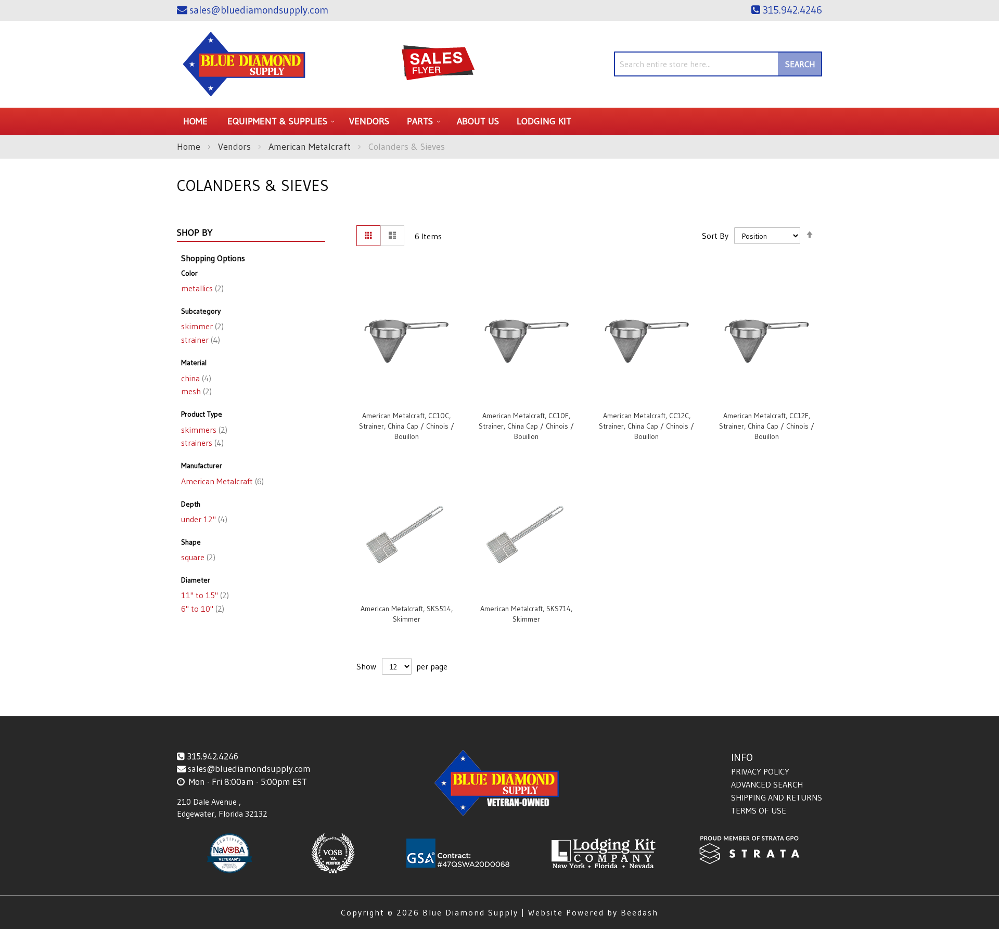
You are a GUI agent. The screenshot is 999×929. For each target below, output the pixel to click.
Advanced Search (767, 784)
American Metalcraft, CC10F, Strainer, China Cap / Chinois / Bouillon (526, 426)
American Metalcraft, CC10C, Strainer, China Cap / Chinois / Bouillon (406, 426)
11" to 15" (204, 595)
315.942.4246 (212, 756)
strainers (201, 442)
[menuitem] (279, 121)
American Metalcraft (310, 146)
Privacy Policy (760, 771)
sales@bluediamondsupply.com (249, 768)
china (195, 378)
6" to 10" (201, 608)
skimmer (201, 326)
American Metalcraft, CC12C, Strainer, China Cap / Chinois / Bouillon (646, 426)
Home (190, 146)
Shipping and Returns (776, 797)
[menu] (499, 121)
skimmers (203, 429)
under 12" (203, 519)
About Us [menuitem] (478, 121)
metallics (201, 288)
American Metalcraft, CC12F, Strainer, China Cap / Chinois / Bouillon (766, 426)
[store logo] (244, 64)
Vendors (235, 146)
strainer (199, 339)
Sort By (715, 235)
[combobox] (718, 63)
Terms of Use (758, 810)
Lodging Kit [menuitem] (544, 121)
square (197, 557)
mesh (195, 391)
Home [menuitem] (195, 121)
